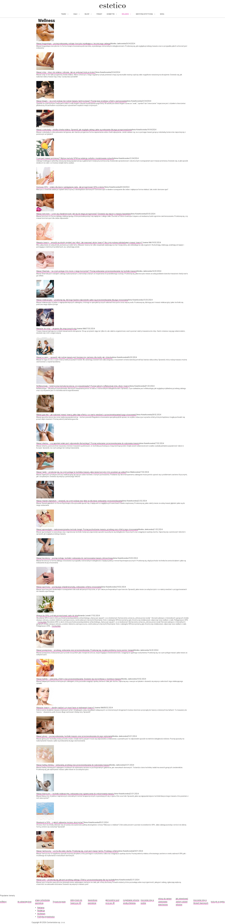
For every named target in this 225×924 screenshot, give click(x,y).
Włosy (87, 14)
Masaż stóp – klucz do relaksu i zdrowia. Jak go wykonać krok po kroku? (66, 72)
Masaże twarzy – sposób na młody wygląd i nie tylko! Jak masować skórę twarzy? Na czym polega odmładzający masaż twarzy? (89, 242)
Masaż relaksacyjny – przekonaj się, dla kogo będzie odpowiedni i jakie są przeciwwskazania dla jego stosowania (82, 300)
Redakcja (41, 910)
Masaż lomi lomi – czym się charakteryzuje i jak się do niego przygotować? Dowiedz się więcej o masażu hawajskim (83, 214)
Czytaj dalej (42, 622)
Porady (99, 14)
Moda (162, 14)
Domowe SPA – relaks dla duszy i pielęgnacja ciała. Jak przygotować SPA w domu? (70, 187)
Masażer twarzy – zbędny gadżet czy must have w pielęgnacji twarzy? (65, 708)
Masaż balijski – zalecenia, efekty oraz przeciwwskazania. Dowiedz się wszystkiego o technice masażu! (78, 679)
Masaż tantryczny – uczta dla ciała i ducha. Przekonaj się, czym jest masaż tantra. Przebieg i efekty (77, 851)
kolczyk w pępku (218, 902)
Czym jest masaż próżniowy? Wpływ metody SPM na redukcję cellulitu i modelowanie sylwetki (75, 158)
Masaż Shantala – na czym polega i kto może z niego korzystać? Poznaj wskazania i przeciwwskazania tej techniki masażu (86, 271)
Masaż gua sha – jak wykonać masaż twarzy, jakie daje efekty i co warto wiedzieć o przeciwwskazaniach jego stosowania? (86, 415)
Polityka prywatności (46, 917)
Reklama (40, 908)
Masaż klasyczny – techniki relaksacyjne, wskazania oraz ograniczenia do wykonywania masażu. (75, 794)
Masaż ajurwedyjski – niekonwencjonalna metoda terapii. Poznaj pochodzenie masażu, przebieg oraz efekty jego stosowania (87, 529)
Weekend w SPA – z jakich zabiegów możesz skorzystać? (60, 822)
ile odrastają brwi (24, 902)
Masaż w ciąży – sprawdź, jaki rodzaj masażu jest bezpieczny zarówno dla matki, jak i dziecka (74, 357)
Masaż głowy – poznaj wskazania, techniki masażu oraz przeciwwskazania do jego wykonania (74, 736)
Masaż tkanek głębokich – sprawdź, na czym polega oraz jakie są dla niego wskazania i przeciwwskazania (79, 501)
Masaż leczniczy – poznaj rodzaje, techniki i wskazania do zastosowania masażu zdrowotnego (74, 558)
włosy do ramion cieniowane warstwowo (165, 902)
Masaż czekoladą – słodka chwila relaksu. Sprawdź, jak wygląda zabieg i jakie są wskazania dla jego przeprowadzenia (84, 129)
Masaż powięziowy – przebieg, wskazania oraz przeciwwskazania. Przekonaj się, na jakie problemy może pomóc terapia (85, 650)
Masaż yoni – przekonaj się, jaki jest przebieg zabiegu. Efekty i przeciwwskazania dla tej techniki (75, 880)
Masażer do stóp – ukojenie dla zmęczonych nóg (56, 328)
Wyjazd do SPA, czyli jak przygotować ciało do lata (57, 615)
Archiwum (41, 914)
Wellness (125, 14)
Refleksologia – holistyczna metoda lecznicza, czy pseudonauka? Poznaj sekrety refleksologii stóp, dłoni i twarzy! (83, 386)
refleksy (3, 902)
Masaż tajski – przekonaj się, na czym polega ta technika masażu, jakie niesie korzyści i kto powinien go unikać (81, 472)
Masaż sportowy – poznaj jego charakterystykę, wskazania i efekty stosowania (68, 587)
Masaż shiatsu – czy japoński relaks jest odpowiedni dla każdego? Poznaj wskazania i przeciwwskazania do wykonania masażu (87, 443)
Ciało (75, 14)
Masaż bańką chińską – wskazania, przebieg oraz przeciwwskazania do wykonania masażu (72, 765)
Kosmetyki (110, 14)
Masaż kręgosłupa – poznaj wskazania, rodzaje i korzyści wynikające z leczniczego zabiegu (73, 43)
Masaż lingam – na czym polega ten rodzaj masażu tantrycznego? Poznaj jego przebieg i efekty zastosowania (81, 101)
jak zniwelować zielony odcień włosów (182, 902)
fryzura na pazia (59, 902)
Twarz (63, 14)
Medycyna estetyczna (144, 14)
